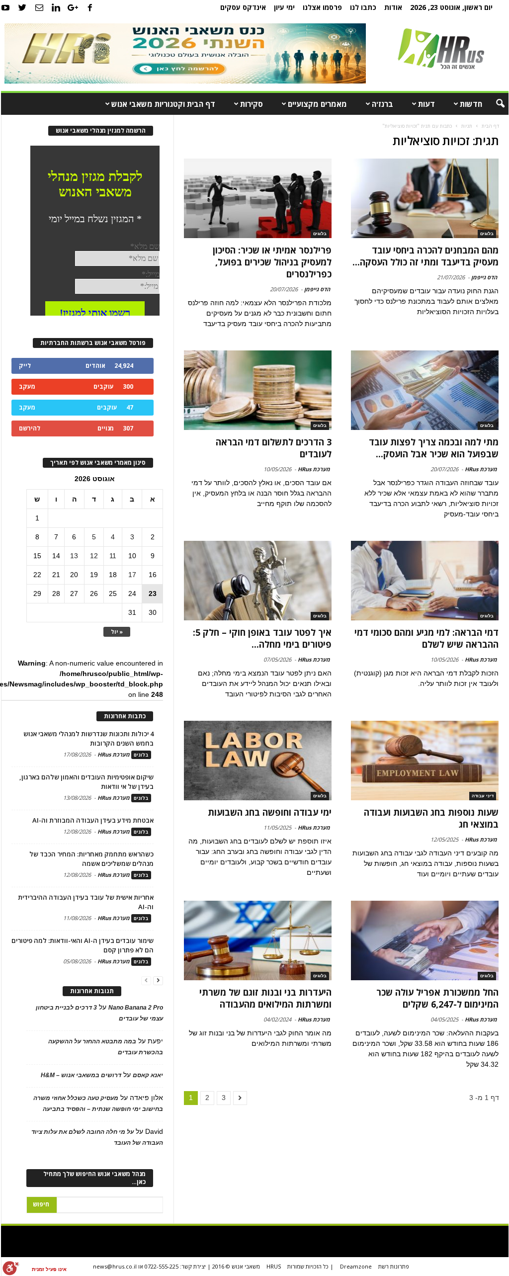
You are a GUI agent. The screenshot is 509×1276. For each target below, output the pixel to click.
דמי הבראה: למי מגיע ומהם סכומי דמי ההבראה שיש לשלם (426, 638)
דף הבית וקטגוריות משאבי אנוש (163, 104)
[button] (494, 104)
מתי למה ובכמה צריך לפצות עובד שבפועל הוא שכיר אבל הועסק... (434, 448)
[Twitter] (22, 7)
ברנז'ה (382, 104)
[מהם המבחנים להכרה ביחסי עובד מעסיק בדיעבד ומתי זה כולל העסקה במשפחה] (424, 198)
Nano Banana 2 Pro (135, 1007)
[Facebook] (90, 7)
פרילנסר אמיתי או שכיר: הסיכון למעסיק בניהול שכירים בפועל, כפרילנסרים (272, 262)
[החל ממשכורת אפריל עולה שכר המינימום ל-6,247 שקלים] (424, 940)
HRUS (273, 1266)
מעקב (27, 386)
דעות (426, 104)
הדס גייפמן (484, 277)
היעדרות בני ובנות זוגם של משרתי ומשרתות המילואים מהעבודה (265, 998)
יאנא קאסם (148, 1075)
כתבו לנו (363, 7)
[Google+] (73, 7)
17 (132, 575)
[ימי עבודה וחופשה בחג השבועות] (258, 760)
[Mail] (39, 7)
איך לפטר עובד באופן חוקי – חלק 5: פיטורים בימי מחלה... (262, 638)
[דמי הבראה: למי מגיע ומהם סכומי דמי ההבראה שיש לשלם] (424, 580)
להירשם (29, 428)
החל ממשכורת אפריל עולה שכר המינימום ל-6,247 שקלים (437, 998)
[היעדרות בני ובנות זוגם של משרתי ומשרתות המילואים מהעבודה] (258, 940)
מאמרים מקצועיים (317, 104)
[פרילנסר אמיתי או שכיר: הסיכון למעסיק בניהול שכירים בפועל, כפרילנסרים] (258, 198)
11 (112, 556)
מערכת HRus (481, 469)
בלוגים (487, 233)
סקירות (251, 104)
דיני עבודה (483, 795)
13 (74, 556)
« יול (117, 631)
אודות (393, 7)
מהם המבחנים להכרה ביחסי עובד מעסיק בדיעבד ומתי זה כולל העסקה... (425, 256)
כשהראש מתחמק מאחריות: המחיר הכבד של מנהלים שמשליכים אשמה (91, 859)
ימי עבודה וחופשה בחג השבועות (270, 812)
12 (94, 556)
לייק (25, 365)
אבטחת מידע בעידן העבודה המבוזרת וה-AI (93, 820)
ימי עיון (284, 7)
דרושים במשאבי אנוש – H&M (81, 1075)
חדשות (471, 104)
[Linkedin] (56, 7)
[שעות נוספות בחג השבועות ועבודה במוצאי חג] (424, 760)
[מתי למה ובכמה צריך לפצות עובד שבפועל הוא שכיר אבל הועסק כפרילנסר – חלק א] (424, 390)
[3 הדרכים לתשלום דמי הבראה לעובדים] (258, 390)
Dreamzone (356, 1266)
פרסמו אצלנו (322, 7)
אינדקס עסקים (243, 7)
